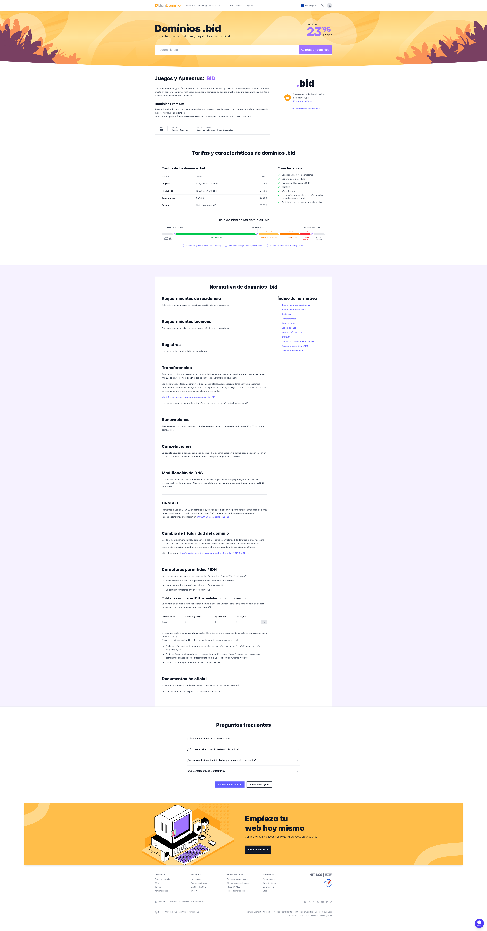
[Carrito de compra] (322, 5)
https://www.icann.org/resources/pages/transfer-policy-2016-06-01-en (213, 553)
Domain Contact (254, 912)
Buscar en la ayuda (259, 784)
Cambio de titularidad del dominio (298, 341)
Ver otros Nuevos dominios (305, 108)
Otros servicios (235, 5)
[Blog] (331, 901)
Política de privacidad (303, 912)
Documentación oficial (292, 350)
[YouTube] (322, 901)
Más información (301, 101)
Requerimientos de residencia (296, 305)
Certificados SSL (198, 887)
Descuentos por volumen (238, 879)
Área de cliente (269, 883)
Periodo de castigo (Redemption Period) (244, 245)
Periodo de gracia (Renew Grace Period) (202, 245)
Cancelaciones (289, 328)
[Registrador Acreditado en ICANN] (328, 883)
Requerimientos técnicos (294, 309)
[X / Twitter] (309, 901)
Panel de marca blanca (237, 891)
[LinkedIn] (327, 901)
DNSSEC (286, 337)
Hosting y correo (206, 5)
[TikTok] (318, 901)
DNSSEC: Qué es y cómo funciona (213, 517)
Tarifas (158, 887)
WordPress (196, 891)
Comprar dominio (162, 879)
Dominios (189, 5)
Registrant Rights (284, 912)
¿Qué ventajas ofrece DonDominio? (243, 771)
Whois (157, 883)
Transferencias (289, 318)
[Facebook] (305, 901)
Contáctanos (269, 879)
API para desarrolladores (238, 883)
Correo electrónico (199, 883)
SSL (221, 5)
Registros (286, 314)
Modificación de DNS (292, 332)
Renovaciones (288, 323)
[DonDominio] (168, 5)
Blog (265, 891)
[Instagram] (314, 901)
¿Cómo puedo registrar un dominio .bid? (243, 738)
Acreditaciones (161, 891)
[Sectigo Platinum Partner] (321, 875)
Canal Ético (327, 912)
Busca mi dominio (257, 849)
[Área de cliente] (329, 5)
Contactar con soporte (229, 784)
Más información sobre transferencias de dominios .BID (188, 397)
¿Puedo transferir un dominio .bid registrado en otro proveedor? (243, 760)
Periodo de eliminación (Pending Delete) (285, 245)
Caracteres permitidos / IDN (295, 346)
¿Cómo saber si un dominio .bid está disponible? (243, 749)
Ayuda (250, 5)
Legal (317, 912)
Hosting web (196, 879)
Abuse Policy (269, 912)
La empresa (268, 887)
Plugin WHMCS (233, 887)
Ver (264, 622)
